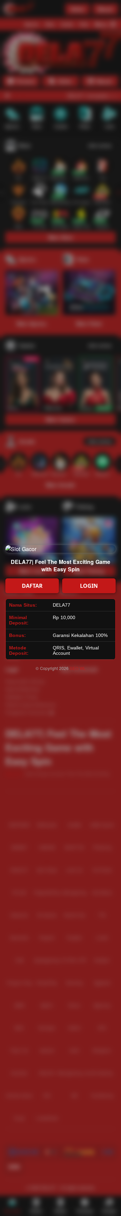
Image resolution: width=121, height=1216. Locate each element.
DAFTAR (32, 585)
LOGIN (89, 585)
